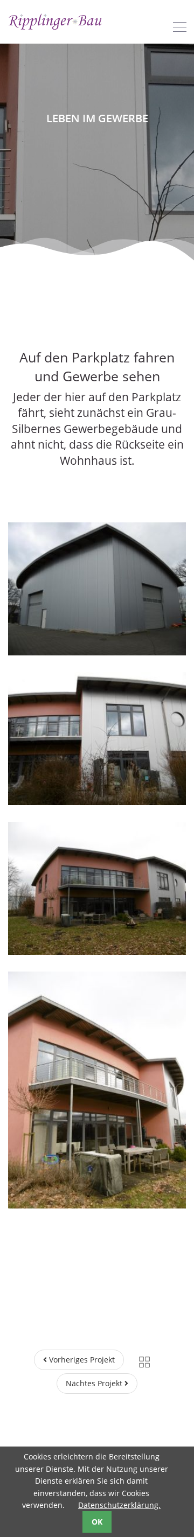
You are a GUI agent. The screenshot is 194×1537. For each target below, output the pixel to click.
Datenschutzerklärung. (119, 1505)
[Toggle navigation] (179, 27)
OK (97, 1522)
